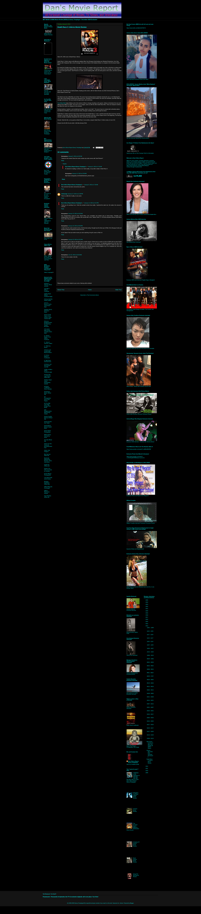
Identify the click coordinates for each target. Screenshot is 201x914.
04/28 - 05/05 (150, 693)
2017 (147, 617)
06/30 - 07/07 (150, 676)
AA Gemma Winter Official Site (47, 393)
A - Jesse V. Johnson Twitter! (48, 343)
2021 (147, 608)
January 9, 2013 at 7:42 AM (95, 166)
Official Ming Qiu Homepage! (48, 487)
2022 (147, 606)
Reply (62, 160)
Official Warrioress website (46, 492)
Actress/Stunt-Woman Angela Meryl (48, 427)
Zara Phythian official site (47, 496)
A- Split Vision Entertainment (47, 361)
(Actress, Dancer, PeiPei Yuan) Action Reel (47, 304)
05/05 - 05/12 (150, 690)
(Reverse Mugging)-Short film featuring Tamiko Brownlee (48, 324)
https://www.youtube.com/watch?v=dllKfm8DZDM (139, 449)
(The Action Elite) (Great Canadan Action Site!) (48, 331)
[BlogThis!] (98, 147)
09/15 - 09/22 (150, 665)
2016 (147, 619)
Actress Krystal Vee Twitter (48, 422)
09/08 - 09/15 (150, 669)
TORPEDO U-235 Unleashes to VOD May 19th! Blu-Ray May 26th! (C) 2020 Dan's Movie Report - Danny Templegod (133, 777)
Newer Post (60, 289)
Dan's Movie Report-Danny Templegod (75, 166)
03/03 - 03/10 (150, 717)
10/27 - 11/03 (150, 645)
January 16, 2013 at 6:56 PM (75, 225)
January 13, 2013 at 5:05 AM (75, 213)
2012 (147, 766)
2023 (147, 604)
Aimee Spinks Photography (47, 431)
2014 (147, 623)
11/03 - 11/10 (150, 641)
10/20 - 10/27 (150, 648)
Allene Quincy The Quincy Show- (47, 436)
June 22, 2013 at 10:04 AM (75, 254)
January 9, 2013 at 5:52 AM (75, 156)
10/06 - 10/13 (150, 655)
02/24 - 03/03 (150, 721)
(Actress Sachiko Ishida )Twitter (48, 299)
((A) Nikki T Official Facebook (47, 290)
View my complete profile (133, 764)
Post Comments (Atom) (93, 295)
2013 (147, 625)
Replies (65, 163)
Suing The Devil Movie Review (136, 875)
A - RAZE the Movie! (47, 346)
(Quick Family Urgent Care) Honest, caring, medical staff (48, 316)
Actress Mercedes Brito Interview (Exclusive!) (150, 754)
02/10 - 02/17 (150, 728)
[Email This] (96, 147)
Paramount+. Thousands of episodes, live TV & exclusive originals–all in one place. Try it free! (70, 896)
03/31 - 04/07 (150, 707)
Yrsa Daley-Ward (61, 103)
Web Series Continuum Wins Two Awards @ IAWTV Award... (150, 745)
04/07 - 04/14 (150, 703)
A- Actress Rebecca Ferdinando (47, 356)
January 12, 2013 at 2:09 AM (79, 173)
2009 (147, 772)
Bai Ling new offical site (47, 455)
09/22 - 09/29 (150, 662)
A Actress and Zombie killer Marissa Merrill (47, 351)
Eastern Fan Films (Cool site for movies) (48, 470)
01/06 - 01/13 (150, 738)
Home (90, 289)
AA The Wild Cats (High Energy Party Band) (47, 405)
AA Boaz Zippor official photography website (48, 381)
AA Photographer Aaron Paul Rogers (47, 398)
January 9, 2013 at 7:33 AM (91, 184)
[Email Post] (93, 147)
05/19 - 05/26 (150, 683)
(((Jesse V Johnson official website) (48, 285)
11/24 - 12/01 (150, 631)
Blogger (132, 903)
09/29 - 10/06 (150, 658)
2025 (147, 600)
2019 (147, 613)
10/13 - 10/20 (150, 651)
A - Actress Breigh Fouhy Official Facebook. (47, 337)
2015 (147, 621)
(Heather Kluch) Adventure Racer (48, 311)
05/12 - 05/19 (150, 686)
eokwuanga (64, 193)
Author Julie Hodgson (47, 451)
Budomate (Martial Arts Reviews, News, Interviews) (48, 460)
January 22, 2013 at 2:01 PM (75, 239)
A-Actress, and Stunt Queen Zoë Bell (47, 365)
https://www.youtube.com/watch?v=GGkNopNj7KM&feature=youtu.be (136, 457)
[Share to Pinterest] (102, 147)
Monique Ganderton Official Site (47, 483)
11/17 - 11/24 (150, 634)
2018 (147, 615)
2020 (147, 610)
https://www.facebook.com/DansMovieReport (138, 165)
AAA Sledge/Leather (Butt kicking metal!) (48, 411)
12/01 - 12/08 (150, 627)
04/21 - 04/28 (150, 696)
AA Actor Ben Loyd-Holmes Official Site (47, 376)
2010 (147, 770)
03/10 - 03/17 (150, 714)
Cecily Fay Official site (47, 465)
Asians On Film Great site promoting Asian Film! (48, 445)
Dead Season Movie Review (135, 860)
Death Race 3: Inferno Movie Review (150, 761)
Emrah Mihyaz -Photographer (48, 474)
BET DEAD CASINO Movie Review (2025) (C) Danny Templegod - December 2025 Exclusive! (70, 19)
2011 (147, 768)
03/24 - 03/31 (150, 710)
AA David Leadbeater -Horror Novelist (48, 388)
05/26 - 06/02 (150, 679)
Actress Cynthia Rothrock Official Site (48, 418)
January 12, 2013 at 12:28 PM (75, 193)
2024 (147, 602)
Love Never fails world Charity (48, 478)
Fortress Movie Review (135, 810)
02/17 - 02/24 (150, 724)
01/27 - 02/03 (150, 731)
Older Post (118, 289)
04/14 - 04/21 (150, 700)
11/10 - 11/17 (150, 638)
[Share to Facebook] (101, 147)
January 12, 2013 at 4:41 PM (91, 202)
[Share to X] (99, 147)
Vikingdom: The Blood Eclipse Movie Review (136, 795)
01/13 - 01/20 (150, 735)
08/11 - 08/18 (150, 672)
